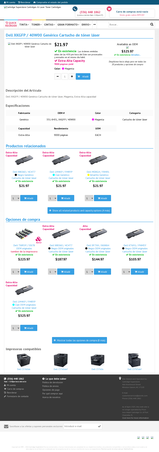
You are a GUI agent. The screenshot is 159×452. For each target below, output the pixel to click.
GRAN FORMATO (67, 24)
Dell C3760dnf (61, 369)
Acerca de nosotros (51, 397)
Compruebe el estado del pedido (52, 2)
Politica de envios (50, 386)
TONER (35, 24)
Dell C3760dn (23, 369)
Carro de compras (15, 388)
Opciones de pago (51, 389)
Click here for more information (135, 418)
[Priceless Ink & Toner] (32, 7)
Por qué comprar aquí (52, 393)
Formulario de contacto (18, 396)
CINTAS (48, 24)
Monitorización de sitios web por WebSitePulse (117, 449)
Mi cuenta (10, 2)
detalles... (136, 54)
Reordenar (25, 2)
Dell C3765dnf (134, 369)
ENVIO (85, 24)
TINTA (23, 24)
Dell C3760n (97, 369)
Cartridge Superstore (36, 447)
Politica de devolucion (52, 382)
